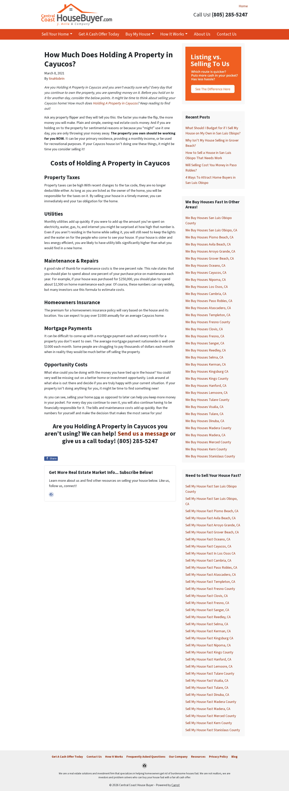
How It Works (172, 34)
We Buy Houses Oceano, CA (205, 265)
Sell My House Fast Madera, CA (207, 708)
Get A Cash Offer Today (99, 34)
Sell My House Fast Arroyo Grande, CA (212, 525)
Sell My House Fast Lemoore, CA (208, 666)
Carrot (175, 785)
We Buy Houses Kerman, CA (205, 364)
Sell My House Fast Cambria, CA (208, 560)
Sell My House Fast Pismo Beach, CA (211, 511)
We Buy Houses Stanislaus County (210, 456)
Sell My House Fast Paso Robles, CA (211, 567)
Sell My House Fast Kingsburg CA (209, 638)
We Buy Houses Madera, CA (205, 435)
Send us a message (143, 433)
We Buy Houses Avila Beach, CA (208, 244)
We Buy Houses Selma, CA (204, 357)
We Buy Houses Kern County (206, 449)
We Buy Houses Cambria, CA (205, 293)
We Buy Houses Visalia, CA (204, 406)
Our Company (178, 757)
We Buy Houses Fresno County (207, 322)
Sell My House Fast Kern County (208, 723)
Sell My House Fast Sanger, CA (207, 610)
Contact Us (227, 34)
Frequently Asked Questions (145, 757)
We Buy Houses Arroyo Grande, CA (210, 251)
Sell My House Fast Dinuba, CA (207, 694)
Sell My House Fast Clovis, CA (206, 595)
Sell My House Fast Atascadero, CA (210, 574)
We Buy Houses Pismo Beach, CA (209, 237)
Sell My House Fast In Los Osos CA (210, 553)
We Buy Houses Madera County (208, 428)
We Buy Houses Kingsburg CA (206, 371)
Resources (198, 757)
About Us (202, 34)
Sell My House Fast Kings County (209, 652)
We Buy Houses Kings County (206, 378)
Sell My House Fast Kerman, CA (208, 631)
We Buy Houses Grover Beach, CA (209, 258)
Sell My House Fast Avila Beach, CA (210, 518)
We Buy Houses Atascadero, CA (208, 308)
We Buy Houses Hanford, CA (205, 385)
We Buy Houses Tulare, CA (204, 413)
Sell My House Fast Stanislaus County (212, 730)
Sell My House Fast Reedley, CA (208, 617)
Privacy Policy (218, 757)
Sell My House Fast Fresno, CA (207, 602)
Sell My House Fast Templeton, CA (210, 581)
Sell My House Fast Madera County (210, 701)
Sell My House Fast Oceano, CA (207, 539)
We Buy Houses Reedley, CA (205, 350)
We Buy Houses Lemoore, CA (206, 392)
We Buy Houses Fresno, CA (204, 336)
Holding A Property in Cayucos (115, 103)
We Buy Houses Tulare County (207, 399)
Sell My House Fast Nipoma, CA (208, 645)
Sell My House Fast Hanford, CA (208, 659)
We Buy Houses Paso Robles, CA (208, 300)
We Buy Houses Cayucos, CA (205, 272)
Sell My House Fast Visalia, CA (206, 680)
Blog (234, 757)
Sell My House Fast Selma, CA (206, 624)
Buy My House (137, 34)
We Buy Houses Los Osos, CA (206, 286)
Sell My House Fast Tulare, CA (206, 687)
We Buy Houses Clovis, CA (204, 329)
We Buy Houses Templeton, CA (207, 315)
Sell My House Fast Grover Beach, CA (212, 532)
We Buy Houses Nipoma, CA (205, 279)
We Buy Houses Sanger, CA (204, 343)
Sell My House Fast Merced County (210, 715)
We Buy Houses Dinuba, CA (204, 421)
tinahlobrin (56, 78)
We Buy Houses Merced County (208, 442)
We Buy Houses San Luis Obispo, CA (211, 230)
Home (243, 6)
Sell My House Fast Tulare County (209, 673)
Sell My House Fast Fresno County (210, 588)
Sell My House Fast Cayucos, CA (208, 546)
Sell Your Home (55, 34)
